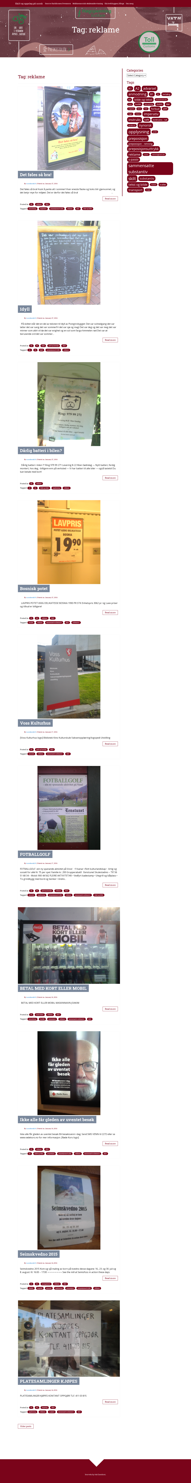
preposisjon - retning (140, 143)
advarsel (149, 88)
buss (130, 104)
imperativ (43, 209)
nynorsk (31, 754)
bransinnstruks (161, 100)
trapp (148, 190)
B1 (37, 346)
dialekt (31, 1288)
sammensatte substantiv (54, 622)
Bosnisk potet (34, 588)
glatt (165, 108)
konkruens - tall (160, 119)
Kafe (43, 346)
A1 (29, 488)
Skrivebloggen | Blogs (114, 3)
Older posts (25, 1426)
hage (130, 114)
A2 (31, 204)
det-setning (149, 104)
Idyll (25, 309)
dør (168, 104)
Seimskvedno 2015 (38, 1254)
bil (129, 99)
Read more (110, 198)
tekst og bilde (87, 209)
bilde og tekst (44, 488)
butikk (31, 622)
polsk (155, 132)
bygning (44, 1407)
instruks (134, 119)
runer (146, 154)
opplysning (56, 488)
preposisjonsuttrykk (56, 209)
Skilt (47, 204)
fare (139, 109)
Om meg (129, 3)
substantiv (76, 622)
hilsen (138, 114)
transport (135, 190)
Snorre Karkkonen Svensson (58, 3)
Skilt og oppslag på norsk (29, 3)
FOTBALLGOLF (35, 854)
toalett (153, 185)
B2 (158, 94)
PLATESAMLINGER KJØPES (48, 1381)
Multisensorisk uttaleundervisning (88, 3)
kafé (41, 350)
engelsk (39, 1288)
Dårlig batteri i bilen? (41, 450)
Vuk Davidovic (100, 1474)
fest (146, 109)
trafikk (163, 184)
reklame (39, 204)
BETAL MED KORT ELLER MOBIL (53, 988)
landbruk (131, 125)
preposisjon (52, 1019)
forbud (155, 108)
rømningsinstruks (158, 154)
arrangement (46, 1284)
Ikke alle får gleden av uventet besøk (57, 1119)
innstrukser (39, 1015)
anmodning (32, 209)
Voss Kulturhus (35, 723)
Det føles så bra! (35, 174)
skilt (77, 209)
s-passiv (51, 1412)
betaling (166, 94)
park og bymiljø (54, 346)
